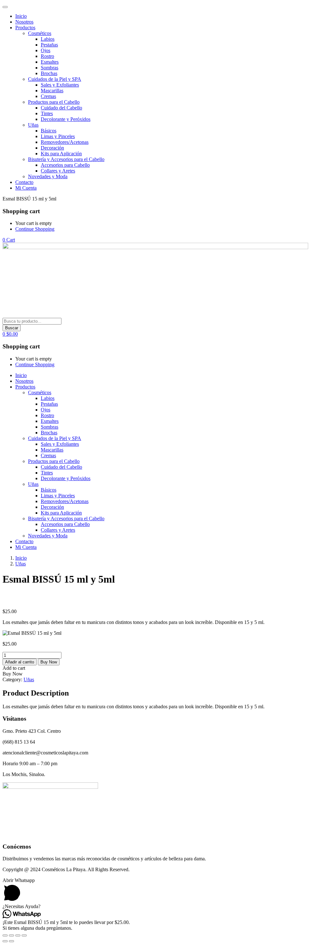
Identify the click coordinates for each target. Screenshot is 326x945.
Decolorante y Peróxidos (65, 119)
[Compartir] (17, 935)
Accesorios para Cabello (65, 165)
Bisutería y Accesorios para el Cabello (66, 159)
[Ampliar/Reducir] (5, 935)
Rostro (47, 56)
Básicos (48, 130)
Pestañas (49, 44)
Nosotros (24, 21)
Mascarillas (52, 90)
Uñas (33, 125)
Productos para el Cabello (54, 102)
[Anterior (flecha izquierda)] (5, 941)
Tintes (47, 113)
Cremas (48, 96)
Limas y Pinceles (58, 136)
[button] (9, 239)
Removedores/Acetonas (65, 142)
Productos (25, 27)
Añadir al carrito (19, 662)
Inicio (21, 16)
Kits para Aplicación (61, 153)
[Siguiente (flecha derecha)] (11, 941)
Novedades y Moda (47, 176)
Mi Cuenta (26, 188)
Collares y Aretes (58, 170)
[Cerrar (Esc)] (24, 935)
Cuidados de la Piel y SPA (54, 79)
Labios (47, 39)
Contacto (24, 182)
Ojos (45, 50)
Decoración (52, 147)
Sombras (49, 67)
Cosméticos (39, 33)
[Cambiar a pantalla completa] (11, 935)
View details (15, 600)
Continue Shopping (34, 229)
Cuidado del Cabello (61, 107)
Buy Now (48, 662)
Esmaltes (50, 62)
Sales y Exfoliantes (60, 85)
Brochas (49, 73)
